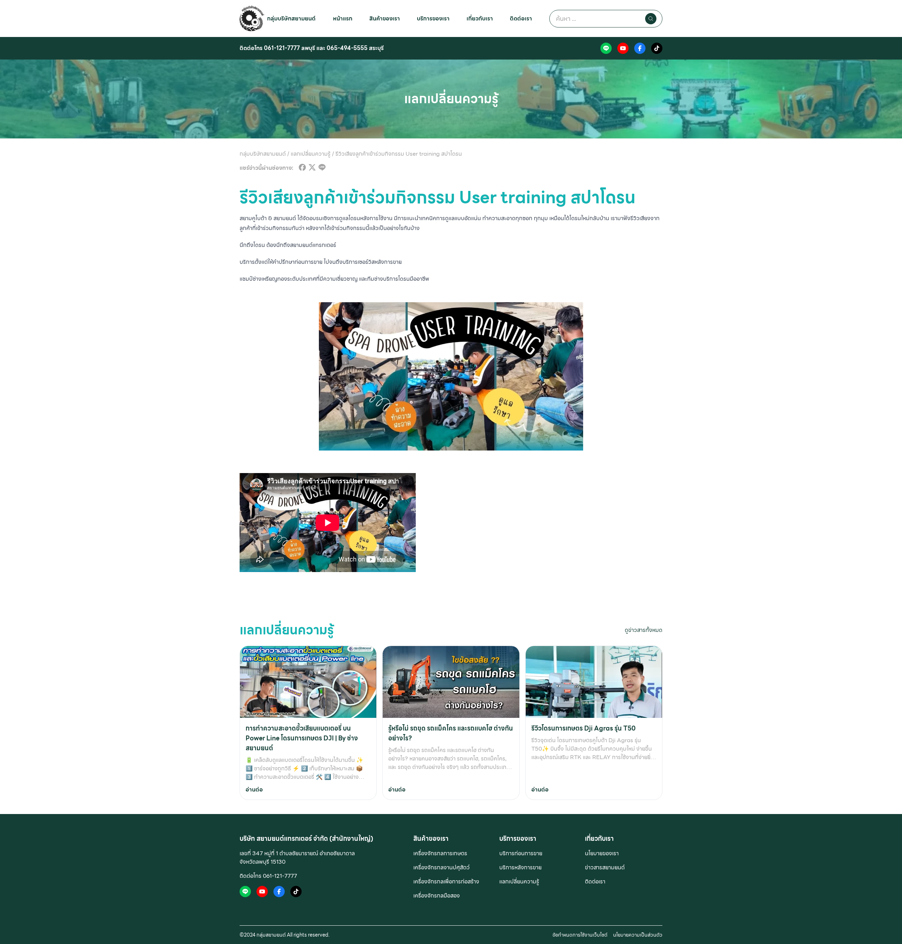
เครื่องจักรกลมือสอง (436, 895)
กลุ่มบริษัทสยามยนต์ (291, 18)
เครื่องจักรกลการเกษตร (440, 853)
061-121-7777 (282, 48)
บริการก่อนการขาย (520, 853)
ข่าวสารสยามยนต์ (605, 867)
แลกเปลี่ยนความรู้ (519, 881)
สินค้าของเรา (384, 18)
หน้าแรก (342, 18)
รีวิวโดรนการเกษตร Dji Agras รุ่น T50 (583, 728)
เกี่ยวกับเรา (480, 18)
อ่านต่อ (254, 789)
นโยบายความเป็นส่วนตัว (637, 935)
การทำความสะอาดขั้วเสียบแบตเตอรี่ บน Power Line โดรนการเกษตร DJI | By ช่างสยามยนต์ (302, 738)
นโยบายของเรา (602, 853)
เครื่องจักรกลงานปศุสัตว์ (441, 867)
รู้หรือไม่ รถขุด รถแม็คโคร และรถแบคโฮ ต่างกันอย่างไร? (450, 733)
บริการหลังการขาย (520, 867)
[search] (650, 18)
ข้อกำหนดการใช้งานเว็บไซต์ (579, 935)
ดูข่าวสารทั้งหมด (643, 630)
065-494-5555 (347, 48)
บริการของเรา (433, 18)
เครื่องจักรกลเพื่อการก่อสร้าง (446, 881)
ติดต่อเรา (521, 18)
